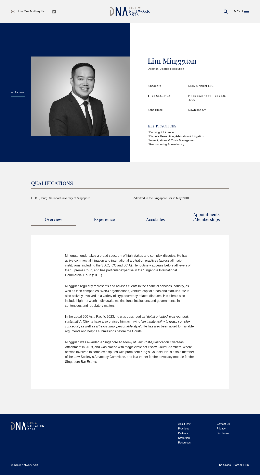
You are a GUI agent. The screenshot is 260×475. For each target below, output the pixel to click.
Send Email (155, 109)
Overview (53, 219)
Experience (104, 219)
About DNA (184, 423)
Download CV (197, 109)
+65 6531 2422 (160, 95)
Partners (20, 92)
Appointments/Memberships (206, 217)
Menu (238, 11)
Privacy (221, 428)
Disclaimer (223, 433)
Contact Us (223, 423)
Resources (184, 442)
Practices (183, 428)
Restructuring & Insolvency (166, 144)
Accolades (155, 219)
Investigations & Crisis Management (172, 140)
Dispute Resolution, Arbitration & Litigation (176, 136)
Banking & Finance (161, 132)
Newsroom (184, 437)
